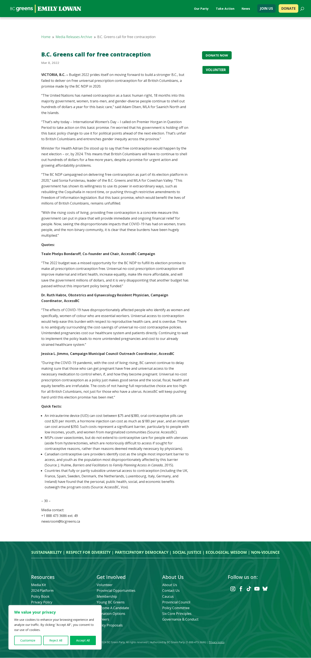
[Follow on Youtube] (257, 589)
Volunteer (105, 584)
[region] (55, 627)
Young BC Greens (111, 602)
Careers (103, 619)
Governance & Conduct (180, 619)
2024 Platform (42, 590)
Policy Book (40, 596)
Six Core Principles (176, 613)
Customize (27, 640)
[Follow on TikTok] (249, 589)
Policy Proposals (110, 625)
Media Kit (38, 584)
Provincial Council (176, 602)
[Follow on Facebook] (241, 589)
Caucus (168, 596)
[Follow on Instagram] (233, 589)
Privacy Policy (41, 602)
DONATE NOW (217, 55)
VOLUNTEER (216, 69)
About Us (169, 584)
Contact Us (171, 590)
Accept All (83, 640)
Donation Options (111, 613)
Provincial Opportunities (116, 590)
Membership (107, 596)
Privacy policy (216, 642)
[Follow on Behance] (265, 589)
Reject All (55, 640)
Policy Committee (176, 608)
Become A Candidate (113, 608)
